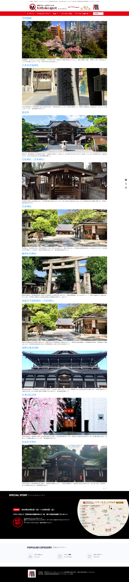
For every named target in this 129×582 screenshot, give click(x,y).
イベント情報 (67, 554)
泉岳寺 (25, 112)
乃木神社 (27, 206)
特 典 (54, 13)
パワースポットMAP (66, 13)
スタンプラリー (97, 554)
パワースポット (38, 554)
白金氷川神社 (29, 441)
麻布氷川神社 (29, 253)
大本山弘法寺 (29, 394)
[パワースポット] (30, 556)
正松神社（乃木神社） (34, 159)
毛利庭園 (27, 18)
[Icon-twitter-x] (126, 184)
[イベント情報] (60, 556)
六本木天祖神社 (30, 65)
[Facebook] (126, 180)
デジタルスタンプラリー (43, 13)
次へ (105, 488)
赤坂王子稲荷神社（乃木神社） (38, 300)
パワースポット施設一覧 (81, 13)
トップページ (30, 13)
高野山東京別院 (30, 347)
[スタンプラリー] (89, 556)
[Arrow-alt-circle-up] (126, 188)
